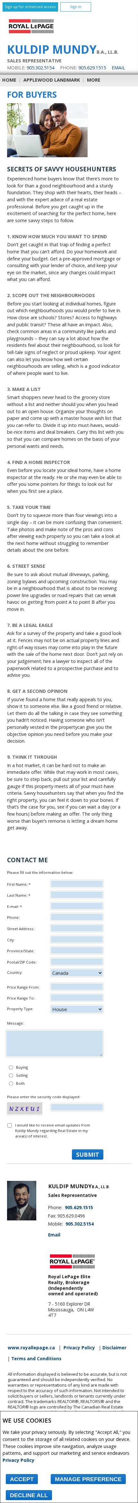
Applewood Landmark (51, 80)
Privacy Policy (18, 1460)
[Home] (31, 33)
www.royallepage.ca (31, 1348)
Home (9, 80)
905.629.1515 (92, 68)
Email (118, 68)
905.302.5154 (40, 68)
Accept (22, 1479)
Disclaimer (114, 1348)
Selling (22, 1075)
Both (20, 1083)
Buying (22, 1067)
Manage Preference (88, 1479)
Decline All (29, 1495)
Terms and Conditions (36, 1359)
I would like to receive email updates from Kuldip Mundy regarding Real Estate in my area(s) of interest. (52, 1131)
